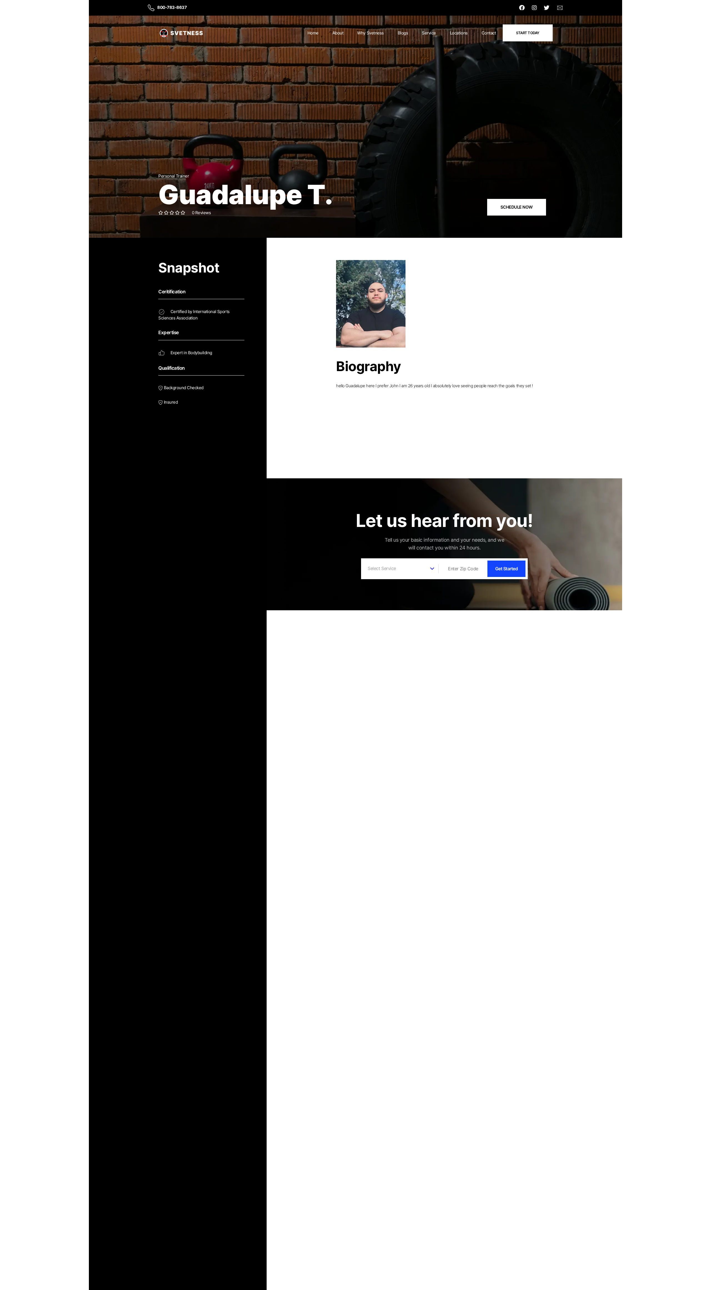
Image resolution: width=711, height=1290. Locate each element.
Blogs (403, 33)
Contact (489, 33)
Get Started (506, 568)
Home (313, 33)
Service (429, 33)
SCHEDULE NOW (516, 207)
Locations (459, 33)
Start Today (527, 33)
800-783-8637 (172, 7)
